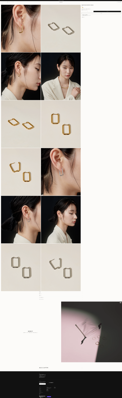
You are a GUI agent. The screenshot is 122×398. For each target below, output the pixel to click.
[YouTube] (51, 382)
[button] (61, 295)
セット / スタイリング (41, 392)
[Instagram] (49, 382)
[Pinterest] (52, 382)
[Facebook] (50, 382)
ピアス (39, 389)
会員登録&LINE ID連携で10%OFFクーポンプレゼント (86, 15)
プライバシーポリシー (48, 388)
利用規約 (47, 389)
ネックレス (40, 388)
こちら (40, 377)
